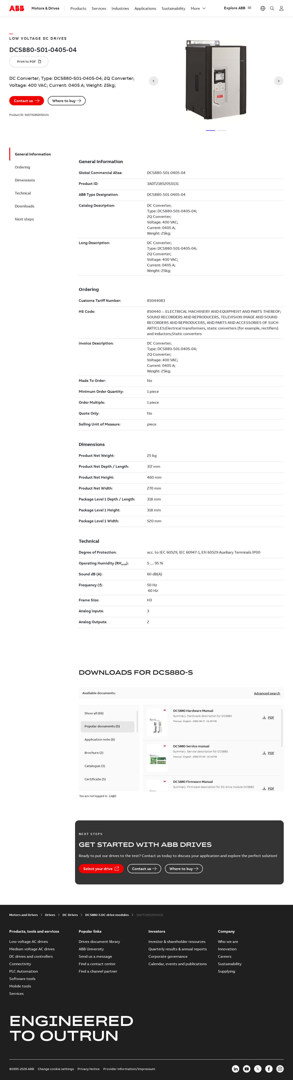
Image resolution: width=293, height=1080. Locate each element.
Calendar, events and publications (177, 963)
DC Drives (70, 915)
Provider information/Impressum (129, 1069)
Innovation (227, 949)
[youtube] (246, 1069)
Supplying (226, 971)
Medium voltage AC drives (32, 949)
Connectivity (20, 963)
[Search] (272, 8)
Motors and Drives (23, 915)
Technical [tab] (23, 193)
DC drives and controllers (31, 956)
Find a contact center (97, 963)
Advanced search (267, 693)
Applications (145, 8)
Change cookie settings (56, 1069)
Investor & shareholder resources (176, 941)
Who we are (228, 941)
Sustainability (173, 8)
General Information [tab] (33, 154)
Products (78, 8)
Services (99, 8)
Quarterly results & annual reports (177, 949)
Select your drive (98, 868)
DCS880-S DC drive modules (107, 915)
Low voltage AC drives (28, 941)
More (195, 8)
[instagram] (280, 1069)
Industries (120, 8)
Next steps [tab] (24, 219)
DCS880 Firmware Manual (193, 782)
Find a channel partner (98, 971)
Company (226, 931)
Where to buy (64, 100)
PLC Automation (23, 971)
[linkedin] (235, 1069)
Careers (224, 956)
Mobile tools (20, 986)
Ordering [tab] (22, 167)
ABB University (91, 949)
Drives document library (99, 941)
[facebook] (269, 1069)
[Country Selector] (263, 8)
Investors (156, 931)
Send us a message (95, 956)
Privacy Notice (89, 1069)
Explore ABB (234, 8)
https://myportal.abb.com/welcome (281, 8)
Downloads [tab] (24, 206)
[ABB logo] (16, 9)
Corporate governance (168, 956)
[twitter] (257, 1069)
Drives (50, 915)
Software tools (22, 978)
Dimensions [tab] (25, 180)
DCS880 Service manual (191, 746)
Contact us (23, 100)
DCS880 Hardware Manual (193, 711)
